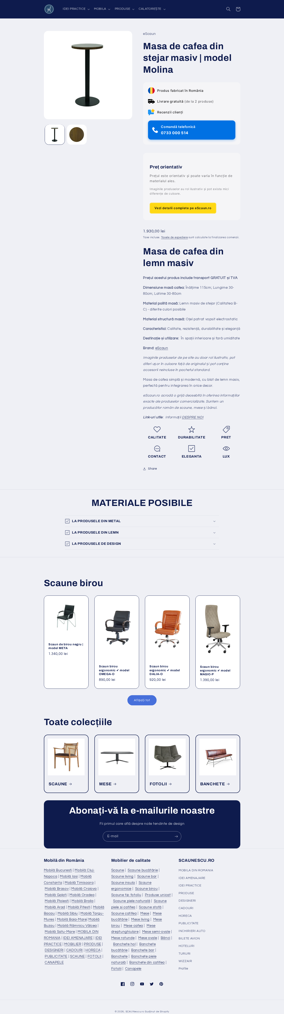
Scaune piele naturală (131, 901)
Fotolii (116, 969)
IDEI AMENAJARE (78, 938)
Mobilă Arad (55, 907)
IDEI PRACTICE (190, 885)
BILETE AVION (189, 938)
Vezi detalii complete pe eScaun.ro (182, 208)
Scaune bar (147, 876)
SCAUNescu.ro (135, 1011)
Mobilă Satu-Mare (60, 932)
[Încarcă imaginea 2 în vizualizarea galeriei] (77, 134)
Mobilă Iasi (69, 876)
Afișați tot (142, 700)
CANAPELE (54, 962)
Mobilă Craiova (84, 889)
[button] (75, 9)
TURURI (185, 953)
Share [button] (152, 468)
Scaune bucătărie (143, 870)
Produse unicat (158, 895)
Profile (183, 968)
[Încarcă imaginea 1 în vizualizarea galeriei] (55, 134)
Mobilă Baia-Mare (72, 919)
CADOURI (74, 950)
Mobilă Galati (56, 895)
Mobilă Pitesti (79, 907)
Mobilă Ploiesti (57, 901)
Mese (144, 913)
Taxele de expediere (174, 237)
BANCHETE (212, 784)
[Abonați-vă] (176, 836)
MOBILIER (72, 944)
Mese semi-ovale (156, 932)
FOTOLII (158, 784)
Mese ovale (147, 938)
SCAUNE (58, 784)
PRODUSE (92, 944)
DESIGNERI (54, 950)
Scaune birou (146, 889)
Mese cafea (133, 926)
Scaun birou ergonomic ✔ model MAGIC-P (215, 670)
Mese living (140, 919)
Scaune (117, 870)
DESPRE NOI (192, 417)
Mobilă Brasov (57, 889)
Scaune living (122, 876)
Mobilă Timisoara (79, 883)
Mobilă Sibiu (68, 913)
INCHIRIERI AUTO (192, 931)
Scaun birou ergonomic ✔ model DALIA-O (164, 670)
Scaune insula (123, 883)
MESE (105, 784)
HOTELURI (186, 946)
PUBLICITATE (56, 956)
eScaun (161, 348)
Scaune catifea (124, 913)
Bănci (165, 938)
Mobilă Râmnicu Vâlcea (77, 926)
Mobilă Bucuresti (58, 870)
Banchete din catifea (147, 962)
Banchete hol (124, 944)
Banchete (119, 956)
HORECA (93, 950)
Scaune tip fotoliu (126, 895)
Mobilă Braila (82, 901)
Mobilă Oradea (81, 895)
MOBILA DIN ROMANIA (196, 870)
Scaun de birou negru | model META (65, 646)
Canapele (133, 969)
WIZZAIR (185, 961)
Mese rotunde (123, 938)
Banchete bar (142, 950)
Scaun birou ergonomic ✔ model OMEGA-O (114, 670)
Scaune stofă (150, 907)
